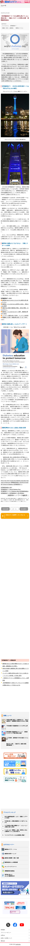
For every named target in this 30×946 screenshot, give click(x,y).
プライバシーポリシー (6, 932)
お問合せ (3, 935)
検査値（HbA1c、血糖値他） (8, 28)
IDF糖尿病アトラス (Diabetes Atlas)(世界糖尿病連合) (15, 491)
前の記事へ (6, 509)
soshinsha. (18, 944)
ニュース (3, 5)
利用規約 (3, 929)
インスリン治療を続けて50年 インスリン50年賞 (15, 315)
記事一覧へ (15, 509)
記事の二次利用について (6, 938)
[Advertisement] (15, 589)
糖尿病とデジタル (19, 28)
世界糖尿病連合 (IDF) (6, 487)
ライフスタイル (5, 25)
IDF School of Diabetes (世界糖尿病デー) (11, 484)
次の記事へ (24, 509)
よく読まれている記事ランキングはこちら (14, 515)
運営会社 (3, 941)
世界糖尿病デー (13, 25)
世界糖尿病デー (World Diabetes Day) (11, 489)
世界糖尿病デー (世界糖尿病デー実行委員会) (12, 493)
